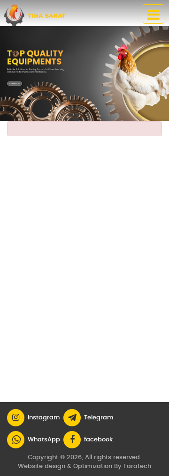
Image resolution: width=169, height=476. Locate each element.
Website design (41, 466)
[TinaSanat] (39, 15)
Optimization (92, 466)
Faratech (137, 466)
